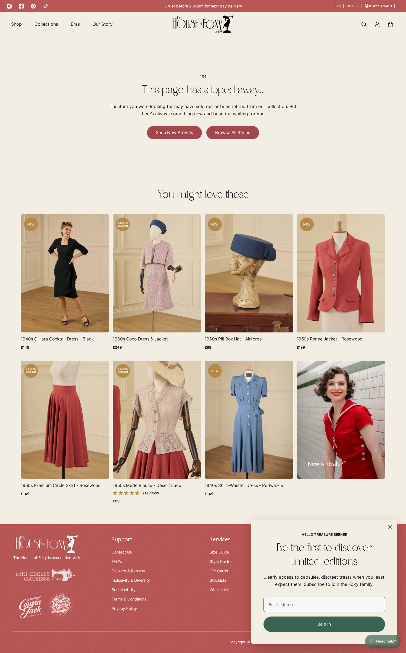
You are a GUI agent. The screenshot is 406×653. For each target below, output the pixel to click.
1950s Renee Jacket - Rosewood (330, 339)
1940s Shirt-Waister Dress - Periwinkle (244, 485)
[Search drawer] (364, 24)
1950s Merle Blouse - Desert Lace (147, 485)
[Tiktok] (45, 6)
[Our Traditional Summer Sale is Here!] (203, 6)
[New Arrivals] (341, 420)
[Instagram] (9, 6)
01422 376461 (380, 6)
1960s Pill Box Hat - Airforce (233, 339)
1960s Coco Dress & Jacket (140, 339)
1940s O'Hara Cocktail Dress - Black (57, 339)
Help (350, 6)
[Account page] (377, 24)
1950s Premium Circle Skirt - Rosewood (61, 485)
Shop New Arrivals (174, 132)
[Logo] (203, 24)
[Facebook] (21, 6)
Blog (337, 6)
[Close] (390, 527)
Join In (324, 624)
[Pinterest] (33, 6)
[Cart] (390, 24)
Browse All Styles (232, 132)
